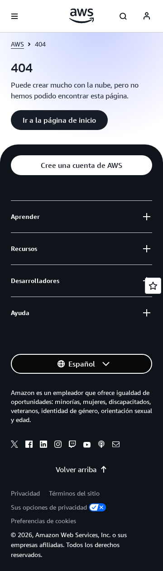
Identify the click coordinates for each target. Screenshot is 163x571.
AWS (17, 44)
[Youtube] (87, 445)
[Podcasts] (101, 445)
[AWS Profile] (147, 16)
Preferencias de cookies (43, 521)
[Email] (116, 445)
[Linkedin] (43, 445)
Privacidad (25, 493)
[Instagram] (58, 445)
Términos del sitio (74, 493)
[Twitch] (72, 445)
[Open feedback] (153, 286)
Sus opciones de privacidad (49, 507)
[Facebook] (29, 445)
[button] (59, 120)
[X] (14, 445)
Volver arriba (76, 469)
